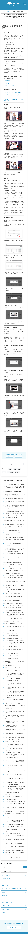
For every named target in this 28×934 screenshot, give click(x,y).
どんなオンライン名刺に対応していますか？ (13, 775)
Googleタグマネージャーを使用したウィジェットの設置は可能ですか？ (14, 679)
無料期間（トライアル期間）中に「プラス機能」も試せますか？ (14, 793)
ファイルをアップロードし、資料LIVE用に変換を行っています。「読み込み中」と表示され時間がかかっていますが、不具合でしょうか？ (14, 487)
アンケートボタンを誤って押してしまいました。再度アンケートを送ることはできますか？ (14, 835)
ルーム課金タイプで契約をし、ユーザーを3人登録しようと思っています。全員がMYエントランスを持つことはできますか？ (14, 788)
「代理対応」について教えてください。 (13, 670)
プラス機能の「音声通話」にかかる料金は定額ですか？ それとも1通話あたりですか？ (14, 717)
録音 (4, 472)
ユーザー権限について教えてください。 (13, 824)
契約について (4, 892)
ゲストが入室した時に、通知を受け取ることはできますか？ (14, 749)
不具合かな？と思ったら (6, 909)
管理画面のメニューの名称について (12, 573)
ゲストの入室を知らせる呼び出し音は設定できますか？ (14, 688)
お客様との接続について (6, 878)
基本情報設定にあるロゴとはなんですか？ (14, 511)
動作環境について (5, 905)
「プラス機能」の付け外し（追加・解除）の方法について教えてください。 (14, 738)
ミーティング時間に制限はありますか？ (13, 618)
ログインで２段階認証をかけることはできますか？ (14, 712)
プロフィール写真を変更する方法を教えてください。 (14, 558)
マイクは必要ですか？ (9, 630)
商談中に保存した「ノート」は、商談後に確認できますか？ (14, 853)
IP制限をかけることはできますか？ (12, 600)
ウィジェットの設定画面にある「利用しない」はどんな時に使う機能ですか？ (14, 692)
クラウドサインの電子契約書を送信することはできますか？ (14, 544)
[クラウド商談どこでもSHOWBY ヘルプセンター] (14, 3)
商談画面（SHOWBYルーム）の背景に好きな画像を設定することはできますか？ (14, 730)
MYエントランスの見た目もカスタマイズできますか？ (14, 816)
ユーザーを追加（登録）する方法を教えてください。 (14, 590)
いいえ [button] (18, 456)
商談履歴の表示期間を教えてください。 (13, 537)
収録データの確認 (9, 86)
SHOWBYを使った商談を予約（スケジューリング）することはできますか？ (14, 495)
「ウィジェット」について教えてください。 (13, 700)
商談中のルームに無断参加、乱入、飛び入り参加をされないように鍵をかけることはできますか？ (14, 614)
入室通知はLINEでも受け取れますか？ (13, 621)
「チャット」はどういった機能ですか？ (13, 843)
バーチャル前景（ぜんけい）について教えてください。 (14, 565)
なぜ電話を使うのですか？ (10, 646)
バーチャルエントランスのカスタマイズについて (11, 888)
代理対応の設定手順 (9, 665)
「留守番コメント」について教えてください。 (14, 540)
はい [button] (9, 456)
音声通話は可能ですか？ (10, 799)
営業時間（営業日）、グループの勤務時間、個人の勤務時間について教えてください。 (14, 812)
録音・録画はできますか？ (10, 517)
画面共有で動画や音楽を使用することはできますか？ (14, 597)
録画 (19, 469)
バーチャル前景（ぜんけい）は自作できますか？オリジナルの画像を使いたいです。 (14, 569)
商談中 (17, 472)
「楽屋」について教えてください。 (12, 742)
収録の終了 (8, 83)
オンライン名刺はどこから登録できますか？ (13, 779)
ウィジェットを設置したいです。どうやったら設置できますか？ (14, 696)
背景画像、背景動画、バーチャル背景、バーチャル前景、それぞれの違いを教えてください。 (14, 526)
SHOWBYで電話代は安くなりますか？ (13, 623)
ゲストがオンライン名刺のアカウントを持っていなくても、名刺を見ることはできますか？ (14, 762)
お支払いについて (5, 898)
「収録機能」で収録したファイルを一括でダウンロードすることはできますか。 (14, 514)
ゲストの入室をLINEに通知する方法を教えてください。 (14, 745)
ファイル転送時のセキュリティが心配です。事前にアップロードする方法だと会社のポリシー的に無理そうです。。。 (14, 642)
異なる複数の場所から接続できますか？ (13, 638)
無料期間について (5, 895)
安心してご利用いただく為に (7, 902)
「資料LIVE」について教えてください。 (13, 668)
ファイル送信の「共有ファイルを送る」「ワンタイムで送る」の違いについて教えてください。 (14, 803)
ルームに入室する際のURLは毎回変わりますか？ (14, 627)
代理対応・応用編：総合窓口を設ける (13, 594)
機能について (9, 11)
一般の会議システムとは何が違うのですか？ (13, 650)
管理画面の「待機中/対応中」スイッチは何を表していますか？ (14, 830)
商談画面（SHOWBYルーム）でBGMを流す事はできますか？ (14, 721)
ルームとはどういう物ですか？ (11, 635)
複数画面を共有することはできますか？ (13, 603)
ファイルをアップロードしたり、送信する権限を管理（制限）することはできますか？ (14, 577)
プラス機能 (10, 472)
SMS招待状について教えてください (12, 562)
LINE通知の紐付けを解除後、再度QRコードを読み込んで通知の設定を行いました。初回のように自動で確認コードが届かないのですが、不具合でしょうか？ (14, 755)
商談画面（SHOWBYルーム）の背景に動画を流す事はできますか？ (14, 726)
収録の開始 (8, 80)
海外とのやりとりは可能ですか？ (12, 658)
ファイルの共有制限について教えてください (14, 554)
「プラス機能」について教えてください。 (14, 796)
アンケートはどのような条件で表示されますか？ (14, 846)
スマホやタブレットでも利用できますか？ (14, 656)
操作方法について (5, 885)
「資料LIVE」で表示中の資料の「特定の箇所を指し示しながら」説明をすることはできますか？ (14, 507)
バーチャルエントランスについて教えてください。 (14, 808)
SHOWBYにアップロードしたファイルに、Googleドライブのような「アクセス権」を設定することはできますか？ (14, 549)
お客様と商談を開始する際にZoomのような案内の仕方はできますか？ (14, 582)
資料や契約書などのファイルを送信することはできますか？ (14, 840)
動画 (15, 469)
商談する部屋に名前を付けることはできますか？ (14, 502)
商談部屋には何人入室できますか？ (12, 491)
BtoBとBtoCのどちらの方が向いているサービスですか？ (14, 662)
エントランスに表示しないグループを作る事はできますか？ (14, 586)
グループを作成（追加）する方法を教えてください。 (14, 683)
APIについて (4, 912)
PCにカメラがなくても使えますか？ (12, 653)
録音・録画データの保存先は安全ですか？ (14, 498)
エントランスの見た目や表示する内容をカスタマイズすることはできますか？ (14, 820)
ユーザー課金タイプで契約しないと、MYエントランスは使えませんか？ (14, 783)
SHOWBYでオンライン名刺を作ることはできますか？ (14, 770)
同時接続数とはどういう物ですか (12, 633)
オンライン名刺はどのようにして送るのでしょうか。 (14, 766)
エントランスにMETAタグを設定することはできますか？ (14, 533)
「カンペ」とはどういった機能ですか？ (13, 826)
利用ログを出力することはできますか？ (13, 610)
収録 (10, 469)
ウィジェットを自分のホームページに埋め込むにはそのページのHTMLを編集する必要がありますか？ (14, 674)
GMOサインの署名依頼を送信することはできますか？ (14, 521)
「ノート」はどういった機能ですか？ (13, 857)
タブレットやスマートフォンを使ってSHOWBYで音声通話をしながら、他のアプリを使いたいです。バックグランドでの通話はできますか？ (14, 706)
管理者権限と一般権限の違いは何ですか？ (14, 850)
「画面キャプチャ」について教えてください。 (14, 734)
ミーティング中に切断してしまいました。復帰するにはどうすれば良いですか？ (14, 606)
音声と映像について (6, 875)
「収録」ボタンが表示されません (13, 92)
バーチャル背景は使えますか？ (11, 530)
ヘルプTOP (3, 11)
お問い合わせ (17, 20)
